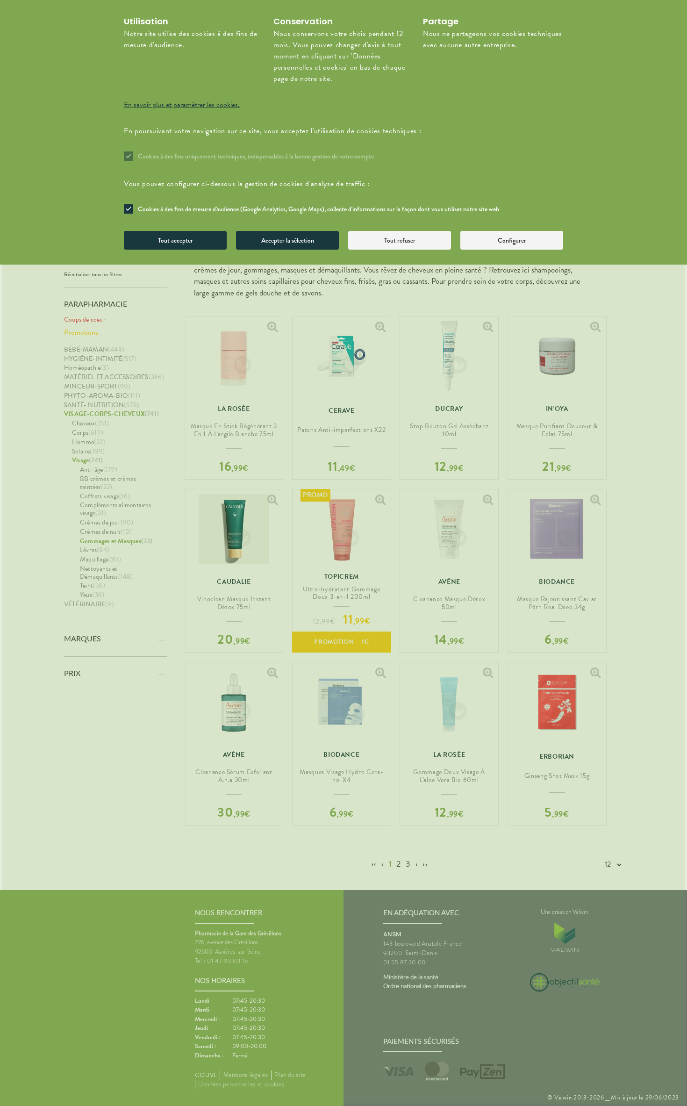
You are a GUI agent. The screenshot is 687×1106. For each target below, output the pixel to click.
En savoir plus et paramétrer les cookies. (182, 104)
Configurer (512, 240)
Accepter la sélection (287, 240)
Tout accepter (175, 240)
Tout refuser (399, 240)
